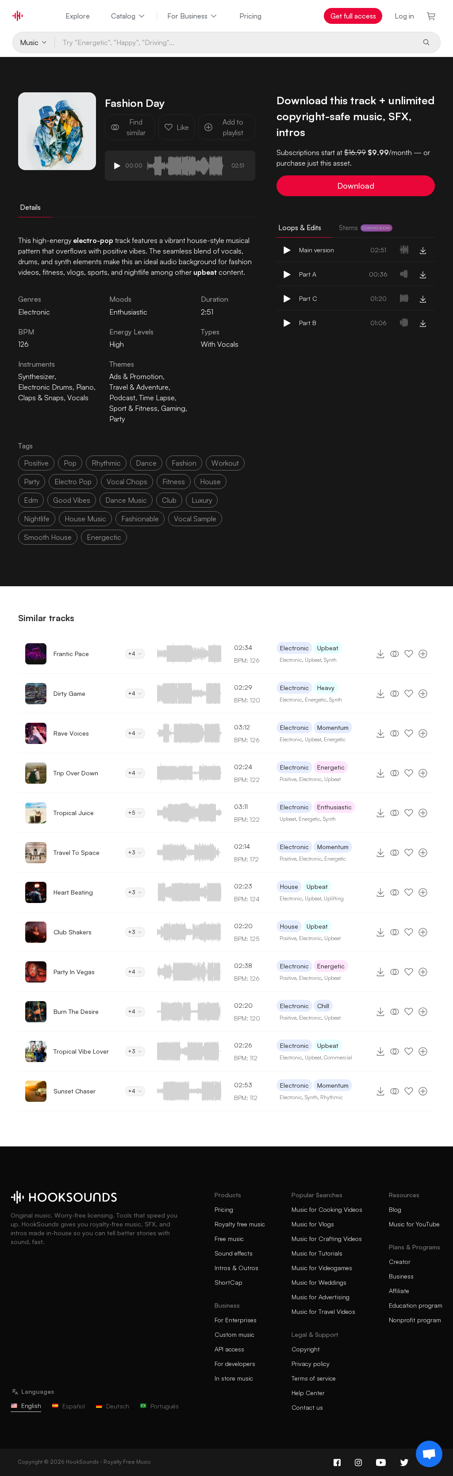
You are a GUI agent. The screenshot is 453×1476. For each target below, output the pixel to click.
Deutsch (117, 1406)
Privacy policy (311, 1363)
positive (36, 463)
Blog (395, 1209)
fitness (173, 481)
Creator (400, 1261)
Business (401, 1276)
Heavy (325, 687)
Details (30, 207)
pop (70, 463)
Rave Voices (71, 733)
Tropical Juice (74, 812)
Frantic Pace (71, 653)
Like (183, 127)
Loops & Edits (299, 227)
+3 (131, 852)
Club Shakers (73, 932)
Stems (365, 227)
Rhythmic (331, 1097)
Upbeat (327, 648)
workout (225, 463)
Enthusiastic (128, 311)
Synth (330, 659)
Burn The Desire (76, 1011)
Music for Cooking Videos (327, 1209)
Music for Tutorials (317, 1253)
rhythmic (106, 463)
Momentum (333, 727)
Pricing (250, 15)
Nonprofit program (415, 1320)
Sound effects (234, 1253)
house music (85, 518)
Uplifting (334, 898)
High (116, 344)
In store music (234, 1378)
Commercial (338, 1057)
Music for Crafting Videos (327, 1238)
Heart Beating (73, 892)
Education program (415, 1305)
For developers (235, 1363)
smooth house (48, 537)
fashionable (140, 518)
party (31, 481)
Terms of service (314, 1378)
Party (117, 418)
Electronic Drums (45, 387)
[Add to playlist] (423, 654)
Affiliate (399, 1290)
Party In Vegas (74, 971)
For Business (187, 15)
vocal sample (195, 518)
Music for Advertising (320, 1297)
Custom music (234, 1334)
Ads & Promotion (136, 376)
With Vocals (219, 344)
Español (73, 1406)
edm (31, 500)
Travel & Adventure (139, 387)
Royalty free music (240, 1224)
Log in (404, 15)
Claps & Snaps (41, 397)
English (31, 1405)
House (289, 886)
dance (146, 463)
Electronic (294, 648)
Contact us (307, 1407)
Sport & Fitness (133, 408)
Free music (229, 1238)
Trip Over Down (76, 773)
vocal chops (127, 481)
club (169, 500)
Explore (77, 15)
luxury (202, 500)
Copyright (306, 1349)
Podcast (122, 397)
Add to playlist (233, 127)
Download (355, 185)
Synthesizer (36, 376)
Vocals (77, 397)
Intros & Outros (236, 1267)
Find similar (136, 127)
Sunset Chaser (75, 1091)
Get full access (353, 15)
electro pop (73, 481)
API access (229, 1349)
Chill (323, 1005)
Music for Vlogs (313, 1224)
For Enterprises (236, 1320)
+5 (131, 812)
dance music (126, 500)
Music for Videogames (322, 1267)
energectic (104, 537)
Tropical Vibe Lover (81, 1051)
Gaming (173, 408)
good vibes (71, 500)
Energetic (315, 699)
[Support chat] (429, 1454)
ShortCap (228, 1282)
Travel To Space (77, 852)
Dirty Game (69, 693)
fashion (184, 463)
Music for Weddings (319, 1282)
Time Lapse (157, 397)
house (210, 481)
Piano (85, 387)
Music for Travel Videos (323, 1311)
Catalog (123, 15)
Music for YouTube (414, 1224)
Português (164, 1406)
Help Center (308, 1392)
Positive (288, 779)
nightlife (37, 518)
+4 (131, 653)
